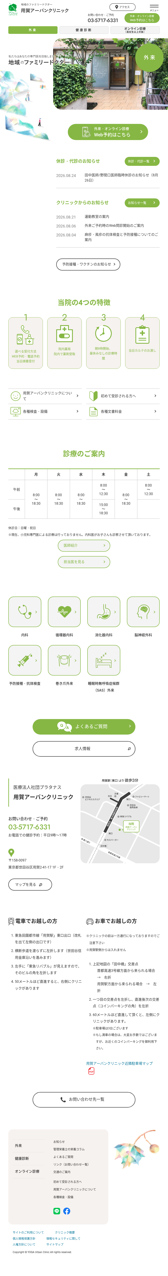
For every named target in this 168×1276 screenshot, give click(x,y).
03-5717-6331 (103, 20)
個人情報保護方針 (24, 1238)
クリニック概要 (65, 1232)
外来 (18, 1146)
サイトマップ (54, 1244)
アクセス (124, 7)
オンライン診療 (27, 1171)
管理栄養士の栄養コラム (69, 1149)
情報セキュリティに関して (63, 1238)
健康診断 (22, 1158)
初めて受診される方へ (67, 1181)
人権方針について (24, 1244)
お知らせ (59, 1141)
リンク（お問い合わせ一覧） (71, 1164)
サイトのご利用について (28, 1232)
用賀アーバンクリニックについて (74, 1189)
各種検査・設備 (63, 1197)
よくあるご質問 (63, 1156)
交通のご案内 (61, 1172)
